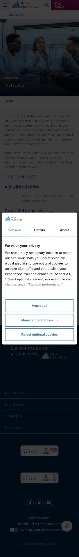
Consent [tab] (14, 230)
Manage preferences (37, 320)
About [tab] (65, 230)
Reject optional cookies (39, 334)
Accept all (39, 305)
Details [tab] (39, 230)
